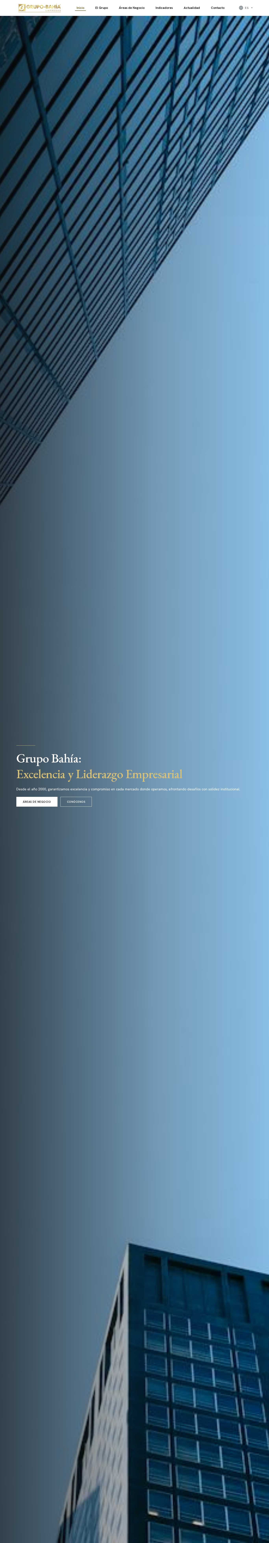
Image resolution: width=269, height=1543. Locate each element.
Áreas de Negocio (132, 8)
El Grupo (101, 8)
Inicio (80, 8)
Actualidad (192, 8)
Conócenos (76, 801)
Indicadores (164, 8)
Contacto (217, 8)
